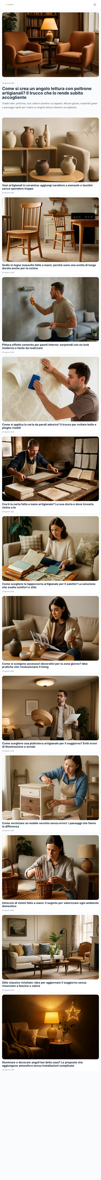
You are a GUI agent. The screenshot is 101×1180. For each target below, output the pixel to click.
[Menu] (95, 4)
